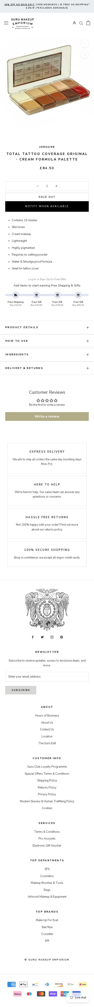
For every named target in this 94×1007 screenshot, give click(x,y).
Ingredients (17, 354)
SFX (47, 869)
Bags (47, 890)
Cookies (47, 808)
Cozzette (47, 934)
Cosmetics (47, 876)
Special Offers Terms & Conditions (47, 774)
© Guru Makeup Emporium (46, 959)
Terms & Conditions (47, 832)
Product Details (21, 327)
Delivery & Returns (24, 368)
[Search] (81, 23)
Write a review (47, 416)
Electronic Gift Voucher (47, 846)
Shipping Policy (47, 781)
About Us (47, 723)
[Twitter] (42, 637)
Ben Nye (47, 927)
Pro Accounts (47, 839)
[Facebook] (32, 637)
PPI (47, 941)
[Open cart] (88, 23)
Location (47, 736)
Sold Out (47, 197)
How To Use (16, 341)
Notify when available (47, 206)
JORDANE (47, 147)
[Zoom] (85, 43)
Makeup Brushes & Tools (47, 883)
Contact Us (47, 729)
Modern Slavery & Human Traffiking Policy (47, 801)
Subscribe (21, 690)
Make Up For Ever (47, 920)
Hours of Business (47, 716)
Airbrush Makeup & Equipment (47, 897)
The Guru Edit (47, 743)
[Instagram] (51, 637)
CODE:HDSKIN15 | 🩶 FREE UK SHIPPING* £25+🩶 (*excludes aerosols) (47, 6)
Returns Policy (47, 788)
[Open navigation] (6, 23)
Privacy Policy (47, 794)
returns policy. (54, 530)
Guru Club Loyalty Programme (47, 767)
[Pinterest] (61, 637)
